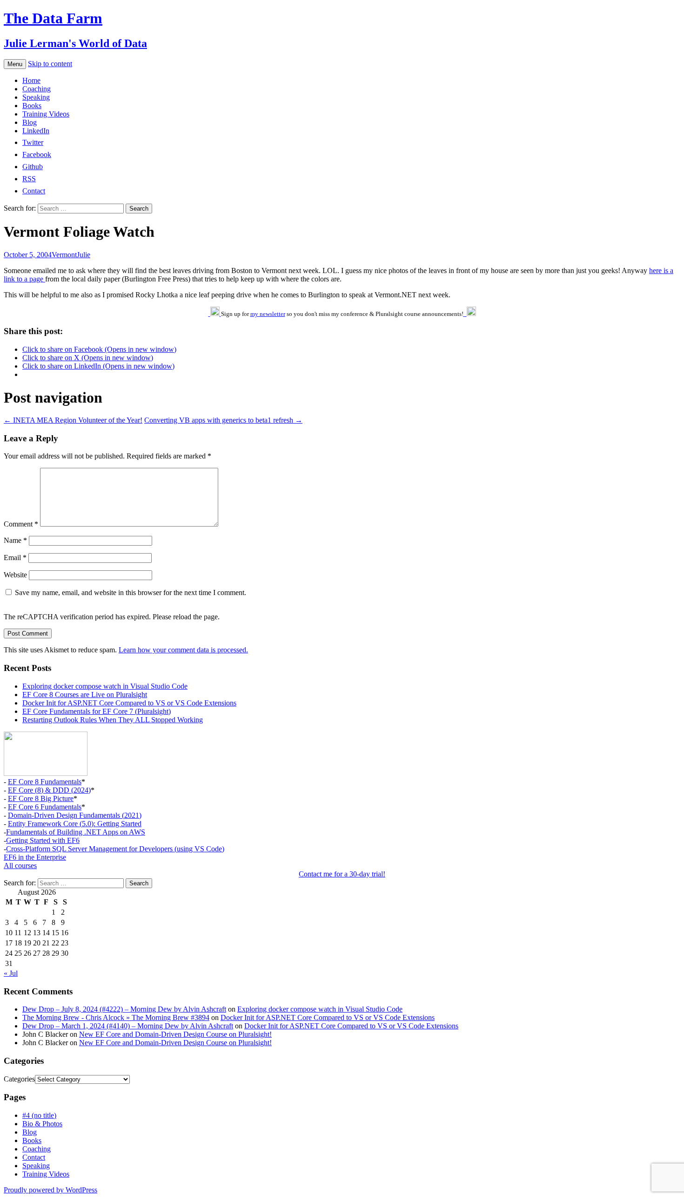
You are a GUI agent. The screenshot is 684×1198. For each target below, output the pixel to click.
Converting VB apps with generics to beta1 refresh (223, 420)
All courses (20, 865)
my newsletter (267, 313)
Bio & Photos (42, 1124)
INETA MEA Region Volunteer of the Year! (73, 420)
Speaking (36, 97)
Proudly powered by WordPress (50, 1190)
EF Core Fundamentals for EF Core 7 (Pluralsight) (96, 711)
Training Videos (45, 114)
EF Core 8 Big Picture (41, 798)
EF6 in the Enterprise (35, 857)
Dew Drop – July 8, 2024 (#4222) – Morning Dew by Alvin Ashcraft (124, 1009)
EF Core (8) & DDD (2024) (49, 790)
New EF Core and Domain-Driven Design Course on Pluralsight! (175, 1034)
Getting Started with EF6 (43, 840)
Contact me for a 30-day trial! (342, 874)
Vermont (64, 255)
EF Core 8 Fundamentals (44, 782)
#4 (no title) (39, 1115)
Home (31, 80)
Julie (83, 255)
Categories (19, 1079)
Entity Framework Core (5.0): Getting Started (74, 824)
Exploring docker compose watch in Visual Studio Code (105, 686)
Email (15, 557)
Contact (33, 1157)
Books (31, 106)
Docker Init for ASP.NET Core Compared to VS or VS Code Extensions (129, 703)
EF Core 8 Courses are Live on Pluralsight (84, 694)
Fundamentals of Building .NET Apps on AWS (75, 832)
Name (15, 540)
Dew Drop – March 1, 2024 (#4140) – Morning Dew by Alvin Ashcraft (127, 1026)
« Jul (11, 973)
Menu (14, 64)
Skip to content (50, 64)
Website (15, 575)
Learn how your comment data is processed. (183, 650)
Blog (29, 122)
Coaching (36, 89)
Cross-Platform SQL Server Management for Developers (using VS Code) (115, 849)
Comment (21, 524)
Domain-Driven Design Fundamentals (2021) (74, 815)
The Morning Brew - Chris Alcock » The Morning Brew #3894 (115, 1017)
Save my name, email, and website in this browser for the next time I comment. (130, 592)
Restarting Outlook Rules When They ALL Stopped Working (112, 720)
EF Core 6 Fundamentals (44, 807)
